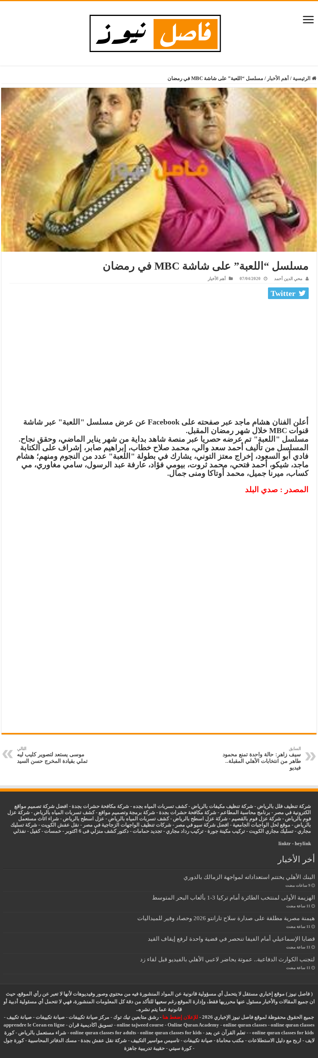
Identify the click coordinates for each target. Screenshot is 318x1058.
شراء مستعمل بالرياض (42, 1032)
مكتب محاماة (230, 1040)
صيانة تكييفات (50, 1017)
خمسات (52, 831)
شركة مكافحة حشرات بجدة (187, 812)
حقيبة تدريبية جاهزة (144, 1048)
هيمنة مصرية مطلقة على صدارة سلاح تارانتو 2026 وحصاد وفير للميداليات (226, 918)
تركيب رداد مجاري (185, 831)
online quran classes (245, 1025)
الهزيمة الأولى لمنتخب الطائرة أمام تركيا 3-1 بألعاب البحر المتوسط (233, 897)
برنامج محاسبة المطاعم (245, 812)
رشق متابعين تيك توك (136, 1017)
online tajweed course (140, 1025)
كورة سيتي (180, 1048)
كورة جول (13, 1040)
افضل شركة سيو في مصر (202, 825)
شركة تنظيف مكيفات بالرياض (222, 806)
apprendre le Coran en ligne (34, 1025)
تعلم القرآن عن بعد (225, 1032)
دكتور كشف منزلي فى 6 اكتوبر (97, 831)
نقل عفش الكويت (60, 825)
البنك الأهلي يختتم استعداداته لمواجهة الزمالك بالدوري (249, 877)
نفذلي (19, 831)
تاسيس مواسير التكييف (155, 1040)
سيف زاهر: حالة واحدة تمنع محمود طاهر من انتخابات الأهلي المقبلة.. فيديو (262, 758)
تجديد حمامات (147, 831)
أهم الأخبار (278, 78)
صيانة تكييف (19, 1017)
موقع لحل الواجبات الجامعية (261, 825)
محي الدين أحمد (288, 278)
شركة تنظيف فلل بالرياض (284, 806)
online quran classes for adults (103, 1032)
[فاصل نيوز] (159, 32)
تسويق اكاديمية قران (91, 1025)
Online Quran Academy (193, 1025)
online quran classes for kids (283, 1032)
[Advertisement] (159, 360)
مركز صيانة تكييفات (89, 1017)
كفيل (35, 831)
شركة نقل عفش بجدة (104, 1040)
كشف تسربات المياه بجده (160, 806)
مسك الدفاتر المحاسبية (52, 1040)
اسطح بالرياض (79, 818)
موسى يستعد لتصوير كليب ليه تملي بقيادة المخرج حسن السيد (52, 755)
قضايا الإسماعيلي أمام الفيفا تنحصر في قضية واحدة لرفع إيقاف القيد (231, 938)
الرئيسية (302, 78)
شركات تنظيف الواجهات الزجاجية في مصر (127, 825)
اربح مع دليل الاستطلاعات (274, 1040)
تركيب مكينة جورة (226, 831)
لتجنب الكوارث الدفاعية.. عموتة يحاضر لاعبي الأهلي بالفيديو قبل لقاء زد (227, 959)
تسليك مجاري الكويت (271, 831)
